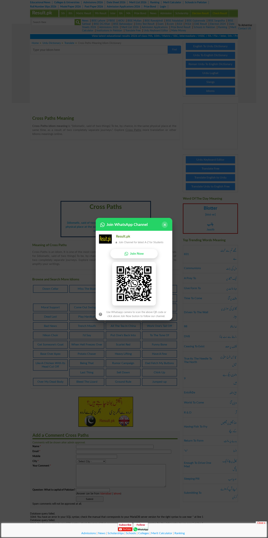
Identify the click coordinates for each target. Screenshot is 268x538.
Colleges (143, 533)
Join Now (137, 253)
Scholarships (116, 533)
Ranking (179, 533)
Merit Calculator (161, 533)
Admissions (88, 533)
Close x (261, 523)
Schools (131, 533)
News (101, 533)
